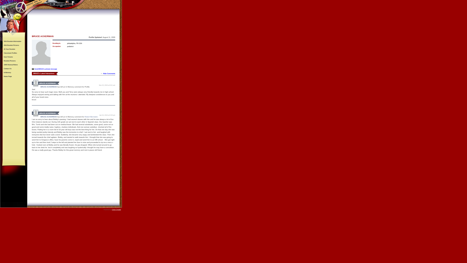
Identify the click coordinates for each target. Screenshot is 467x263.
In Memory (7, 72)
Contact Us (8, 69)
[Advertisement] (13, 118)
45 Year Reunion (9, 49)
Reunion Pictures (10, 61)
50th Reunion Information (12, 41)
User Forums (8, 57)
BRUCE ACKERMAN (47, 83)
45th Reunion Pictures (11, 45)
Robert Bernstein (91, 117)
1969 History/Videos (11, 65)
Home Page (8, 76)
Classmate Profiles (10, 53)
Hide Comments (109, 74)
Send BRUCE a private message (46, 69)
